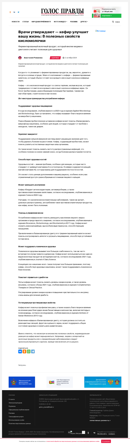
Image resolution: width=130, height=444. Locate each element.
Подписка (12, 406)
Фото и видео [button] (60, 22)
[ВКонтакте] (20, 351)
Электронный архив (15, 403)
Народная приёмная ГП (41, 22)
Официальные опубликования (19, 410)
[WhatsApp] (28, 351)
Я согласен (106, 441)
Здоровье (55, 58)
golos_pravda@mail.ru (46, 407)
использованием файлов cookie (88, 441)
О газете (12, 399)
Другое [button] (83, 22)
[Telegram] (33, 351)
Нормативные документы (99, 420)
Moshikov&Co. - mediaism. (106, 434)
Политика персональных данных (20, 423)
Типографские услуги (16, 417)
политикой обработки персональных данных (62, 441)
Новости (15, 22)
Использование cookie (16, 420)
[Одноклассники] (24, 351)
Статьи (25, 22)
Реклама (73, 22)
